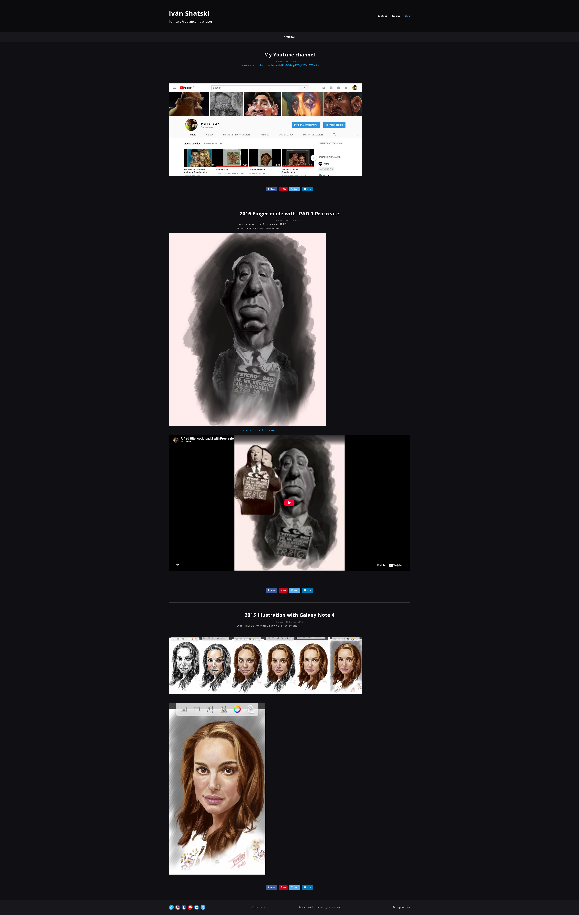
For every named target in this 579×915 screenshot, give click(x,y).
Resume (396, 15)
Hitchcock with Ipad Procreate (256, 430)
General (289, 37)
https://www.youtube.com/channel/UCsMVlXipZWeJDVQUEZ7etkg (278, 65)
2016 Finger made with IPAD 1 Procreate (289, 213)
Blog (407, 15)
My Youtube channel (289, 54)
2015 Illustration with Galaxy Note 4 (289, 615)
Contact (382, 15)
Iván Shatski (189, 13)
